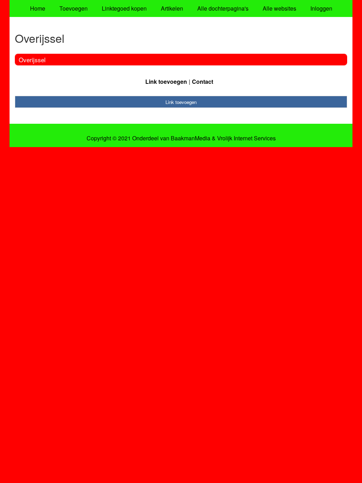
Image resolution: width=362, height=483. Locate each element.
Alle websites (279, 8)
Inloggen (321, 8)
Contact (202, 81)
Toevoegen (73, 8)
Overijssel (32, 59)
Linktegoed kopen (124, 8)
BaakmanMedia (190, 138)
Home (37, 8)
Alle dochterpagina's (223, 8)
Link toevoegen (166, 81)
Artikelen (172, 8)
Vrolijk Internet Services (246, 138)
